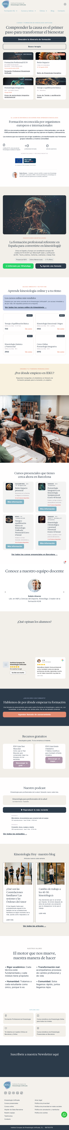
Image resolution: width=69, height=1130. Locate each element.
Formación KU (9, 11)
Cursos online (9, 1106)
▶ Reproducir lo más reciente (34, 810)
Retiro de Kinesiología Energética (49, 73)
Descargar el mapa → (54, 760)
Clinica (42, 11)
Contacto (61, 11)
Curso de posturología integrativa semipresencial (16, 96)
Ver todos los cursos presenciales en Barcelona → (34, 554)
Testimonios (8, 1116)
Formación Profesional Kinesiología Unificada (17, 72)
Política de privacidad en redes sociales (48, 1106)
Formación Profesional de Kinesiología (18, 1019)
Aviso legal (38, 1100)
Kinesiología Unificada (12, 1100)
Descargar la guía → (22, 764)
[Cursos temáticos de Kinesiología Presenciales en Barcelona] (38, 1028)
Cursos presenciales (11, 1103)
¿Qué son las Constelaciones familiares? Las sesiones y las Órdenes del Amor (16, 895)
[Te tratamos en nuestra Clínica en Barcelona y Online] (6, 1028)
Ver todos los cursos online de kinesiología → (26, 307)
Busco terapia (34, 47)
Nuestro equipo (9, 1113)
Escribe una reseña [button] (18, 673)
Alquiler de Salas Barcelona (13, 1109)
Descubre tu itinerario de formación (34, 39)
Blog (52, 11)
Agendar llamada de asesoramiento (34, 714)
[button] (5, 592)
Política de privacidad (42, 1103)
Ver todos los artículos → (34, 926)
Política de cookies (41, 1113)
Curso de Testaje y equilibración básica (49, 96)
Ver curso (28, 329)
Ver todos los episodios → (15, 834)
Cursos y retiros (27, 11)
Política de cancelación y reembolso (47, 1109)
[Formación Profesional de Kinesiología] (6, 1015)
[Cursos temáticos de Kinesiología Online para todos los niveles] (38, 1015)
